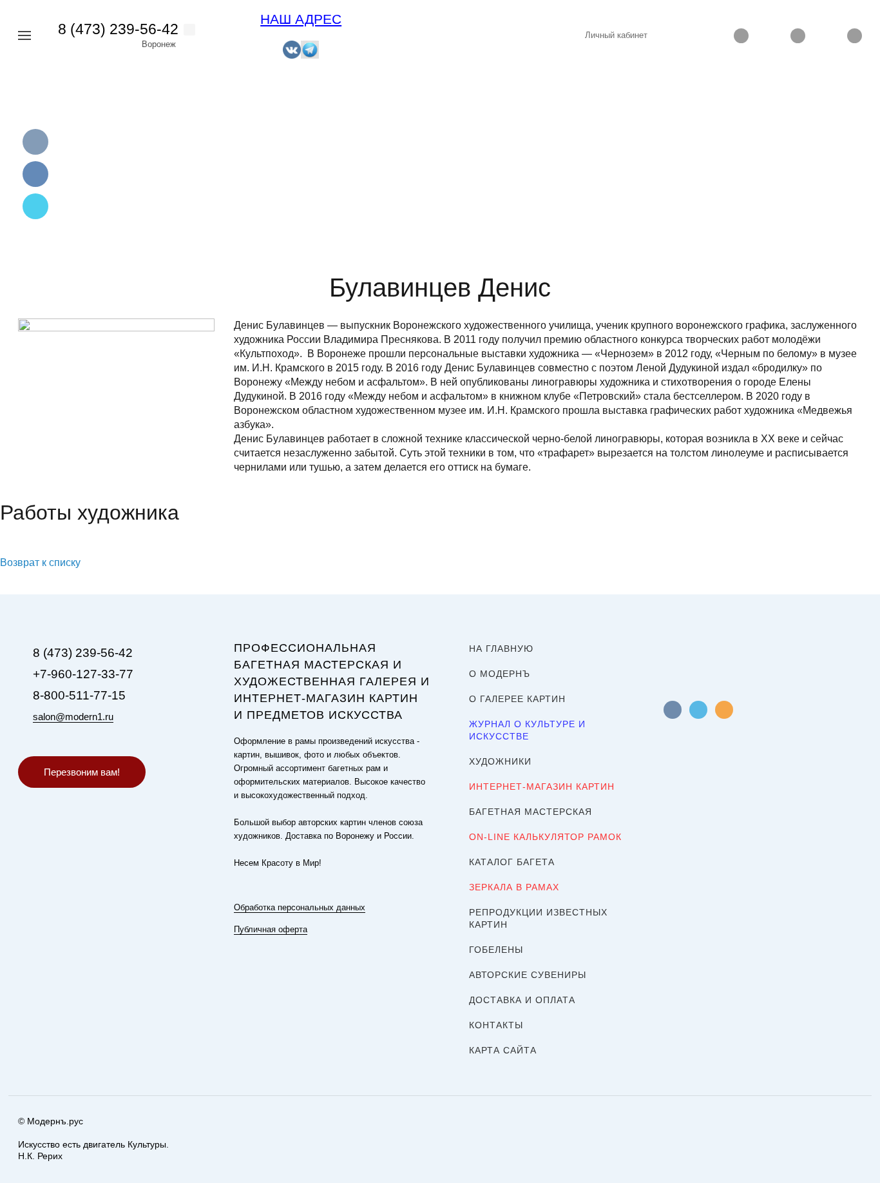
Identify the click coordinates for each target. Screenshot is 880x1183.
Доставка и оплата (522, 1000)
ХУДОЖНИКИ (500, 761)
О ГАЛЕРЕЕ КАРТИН (517, 699)
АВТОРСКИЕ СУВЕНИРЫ (527, 975)
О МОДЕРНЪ (499, 674)
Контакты (496, 1025)
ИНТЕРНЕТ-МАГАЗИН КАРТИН (542, 786)
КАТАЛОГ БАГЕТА (512, 862)
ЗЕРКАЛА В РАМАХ (514, 887)
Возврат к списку (40, 562)
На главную (501, 648)
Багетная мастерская (530, 812)
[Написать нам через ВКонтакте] (292, 48)
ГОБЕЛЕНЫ (496, 949)
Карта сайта (503, 1050)
